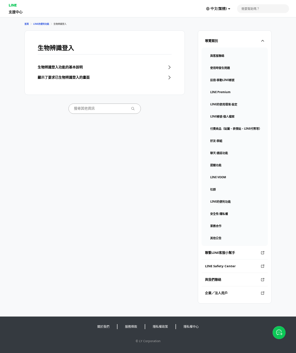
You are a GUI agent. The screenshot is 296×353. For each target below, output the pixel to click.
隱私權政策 (160, 326)
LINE (13, 5)
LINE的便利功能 (41, 23)
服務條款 (131, 326)
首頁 (26, 23)
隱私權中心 (191, 326)
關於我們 (103, 326)
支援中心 (16, 12)
